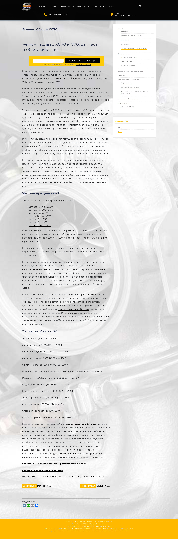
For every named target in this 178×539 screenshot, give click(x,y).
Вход (111, 7)
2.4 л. (120, 127)
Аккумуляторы (126, 31)
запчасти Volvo (44, 110)
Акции (120, 28)
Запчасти (81, 7)
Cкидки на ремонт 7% (128, 61)
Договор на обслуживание (130, 87)
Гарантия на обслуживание (128, 99)
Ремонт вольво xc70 (93, 476)
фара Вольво (88, 294)
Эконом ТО (125, 40)
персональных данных (83, 64)
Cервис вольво (67, 7)
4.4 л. (120, 131)
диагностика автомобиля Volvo (40, 305)
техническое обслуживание (70, 78)
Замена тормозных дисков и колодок (134, 48)
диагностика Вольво (40, 225)
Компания (40, 7)
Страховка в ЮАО (127, 106)
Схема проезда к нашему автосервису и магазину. (89, 526)
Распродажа (125, 44)
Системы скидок (123, 54)
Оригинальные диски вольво (131, 35)
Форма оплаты (126, 83)
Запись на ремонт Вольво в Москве (130, 71)
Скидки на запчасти (128, 66)
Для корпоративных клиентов (128, 79)
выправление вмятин (34, 269)
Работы (103, 7)
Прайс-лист (53, 7)
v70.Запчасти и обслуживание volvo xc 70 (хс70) (55, 476)
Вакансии (121, 75)
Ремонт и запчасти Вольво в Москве (96, 522)
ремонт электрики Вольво (73, 309)
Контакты (92, 7)
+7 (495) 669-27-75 (58, 14)
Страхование (122, 103)
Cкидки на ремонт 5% (128, 57)
